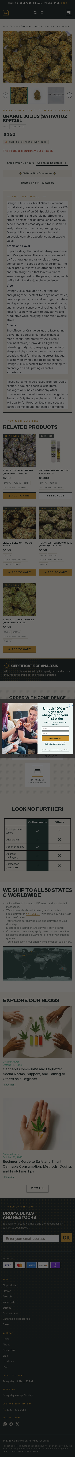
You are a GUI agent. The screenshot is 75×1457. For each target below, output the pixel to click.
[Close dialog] (70, 705)
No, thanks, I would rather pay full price (55, 750)
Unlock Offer (55, 738)
